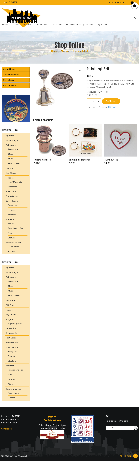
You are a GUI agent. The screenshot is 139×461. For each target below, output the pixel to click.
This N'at (65, 51)
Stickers (12, 224)
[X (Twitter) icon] (112, 3)
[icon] (123, 3)
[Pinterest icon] (118, 3)
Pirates (11, 210)
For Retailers (9, 85)
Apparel (10, 136)
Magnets (10, 178)
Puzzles (11, 251)
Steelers (12, 215)
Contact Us (6, 429)
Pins (10, 233)
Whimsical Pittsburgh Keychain (79, 160)
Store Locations (11, 75)
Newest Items (12, 328)
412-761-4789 (11, 2)
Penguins (12, 205)
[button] (80, 70)
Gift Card (10, 305)
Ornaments (11, 187)
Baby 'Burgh (12, 140)
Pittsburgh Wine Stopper (42, 160)
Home (54, 51)
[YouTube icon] (115, 3)
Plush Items (13, 247)
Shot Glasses (14, 164)
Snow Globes (12, 196)
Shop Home (9, 69)
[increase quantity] (98, 101)
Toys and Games (13, 243)
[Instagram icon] (121, 3)
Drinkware (11, 145)
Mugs (10, 159)
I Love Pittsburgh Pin (111, 160)
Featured (10, 300)
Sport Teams (12, 201)
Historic (9, 168)
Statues (11, 238)
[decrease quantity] (89, 101)
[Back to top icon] (135, 456)
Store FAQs (8, 80)
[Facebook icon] (110, 3)
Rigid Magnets (15, 182)
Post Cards (11, 192)
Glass (10, 154)
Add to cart (111, 101)
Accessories (13, 149)
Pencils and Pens (16, 228)
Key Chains (11, 173)
